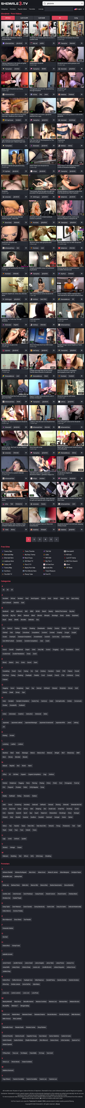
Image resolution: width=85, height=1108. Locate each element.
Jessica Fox (70, 963)
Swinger (57, 817)
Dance (5, 649)
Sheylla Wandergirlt (31, 1040)
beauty (43, 504)
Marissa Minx (63, 1001)
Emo (17, 662)
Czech (47, 641)
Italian (45, 714)
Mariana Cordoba (41, 1001)
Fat (32, 671)
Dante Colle (50, 906)
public (42, 43)
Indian (4, 714)
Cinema (57, 628)
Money (10, 757)
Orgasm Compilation (34, 774)
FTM (63, 675)
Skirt (31, 809)
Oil (10, 774)
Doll (62, 649)
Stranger (76, 813)
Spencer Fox (76, 1040)
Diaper (27, 649)
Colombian (26, 632)
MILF (63, 753)
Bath (12, 611)
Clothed (5, 632)
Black (33, 615)
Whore (26, 856)
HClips (35, 171)
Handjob (11, 701)
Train (21, 830)
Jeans (69, 722)
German (39, 688)
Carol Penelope (28, 894)
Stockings (62, 813)
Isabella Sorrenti (7, 954)
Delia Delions (7, 911)
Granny (5, 692)
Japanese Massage (31, 722)
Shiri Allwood (44, 1040)
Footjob (49, 675)
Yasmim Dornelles (18, 1079)
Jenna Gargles (39, 963)
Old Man (15, 774)
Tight (79, 826)
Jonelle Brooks (46, 967)
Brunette (23, 619)
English (79, 9)
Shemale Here (8, 558)
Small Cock (52, 809)
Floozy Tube (29, 574)
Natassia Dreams (40, 1014)
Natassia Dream (27, 1014)
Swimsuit (49, 817)
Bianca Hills (34, 885)
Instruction (29, 714)
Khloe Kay (6, 984)
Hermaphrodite (60, 701)
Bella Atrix (25, 885)
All (60, 18)
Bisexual (26, 615)
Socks (77, 809)
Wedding (13, 856)
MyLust (35, 43)
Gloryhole (63, 688)
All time (7, 18)
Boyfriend (75, 615)
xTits (6, 504)
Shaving (58, 804)
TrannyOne (63, 43)
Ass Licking (75, 598)
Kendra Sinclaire (74, 980)
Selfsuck (43, 804)
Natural (5, 765)
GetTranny (36, 350)
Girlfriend (47, 688)
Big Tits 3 (49, 561)
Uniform (16, 838)
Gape (27, 688)
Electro (11, 662)
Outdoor (51, 774)
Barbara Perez (15, 885)
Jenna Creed (28, 963)
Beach (44, 611)
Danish (11, 649)
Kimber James (15, 984)
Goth (76, 688)
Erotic (23, 662)
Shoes (5, 809)
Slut (45, 809)
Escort (29, 662)
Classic (64, 628)
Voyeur (19, 847)
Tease (23, 826)
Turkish (28, 830)
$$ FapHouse (9, 120)
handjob (18, 120)
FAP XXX (48, 558)
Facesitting (6, 671)
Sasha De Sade (66, 1036)
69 (12, 590)
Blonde (40, 615)
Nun (18, 765)
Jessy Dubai (15, 967)
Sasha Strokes (18, 1040)
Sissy (19, 809)
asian (46, 94)
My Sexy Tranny (30, 554)
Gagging (5, 688)
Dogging (55, 649)
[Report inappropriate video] (26, 43)
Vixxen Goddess (27, 1061)
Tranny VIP (7, 564)
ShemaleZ (36, 146)
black (46, 376)
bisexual (71, 94)
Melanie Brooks (74, 1001)
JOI (4, 727)
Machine (5, 753)
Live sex (41, 9)
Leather (13, 744)
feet (12, 504)
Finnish (77, 671)
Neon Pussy (29, 558)
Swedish (41, 817)
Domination (69, 649)
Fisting (13, 675)
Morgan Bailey (25, 1006)
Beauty (51, 611)
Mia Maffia (6, 1006)
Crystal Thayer (17, 898)
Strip (11, 817)
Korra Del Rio (26, 984)
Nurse (24, 765)
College (17, 632)
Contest (52, 632)
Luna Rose (35, 993)
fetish (18, 401)
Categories (4, 9)
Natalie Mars (16, 1014)
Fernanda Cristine (8, 928)
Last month (24, 18)
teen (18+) (44, 299)
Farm (19, 671)
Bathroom (19, 611)
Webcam (5, 856)
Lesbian (20, 744)
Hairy (4, 701)
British (16, 619)
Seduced (35, 804)
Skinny (26, 809)
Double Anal (6, 654)
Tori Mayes (24, 1053)
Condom (44, 632)
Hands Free (35, 701)
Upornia (7, 350)
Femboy (43, 671)
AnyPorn (63, 273)
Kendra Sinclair (61, 980)
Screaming (18, 804)
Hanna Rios (6, 945)
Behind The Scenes (61, 611)
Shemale (65, 804)
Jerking (76, 722)
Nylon (30, 765)
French (57, 675)
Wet (20, 856)
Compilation (35, 632)
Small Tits (61, 809)
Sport (25, 813)
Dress (28, 654)
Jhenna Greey (26, 967)
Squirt (36, 813)
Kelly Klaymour (39, 980)
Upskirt (24, 838)
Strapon (5, 817)
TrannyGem (8, 69)
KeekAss (63, 94)
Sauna (10, 804)
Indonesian (12, 714)
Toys (16, 830)
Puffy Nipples (34, 787)
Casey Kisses (39, 894)
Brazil (4, 619)
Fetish (58, 671)
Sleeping (38, 809)
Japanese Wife (60, 722)
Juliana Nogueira (59, 967)
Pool (60, 783)
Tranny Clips (8, 551)
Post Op (76, 783)
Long (76, 18)
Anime (43, 598)
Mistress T (15, 1006)
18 (3, 590)
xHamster (63, 69)
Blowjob (46, 615)
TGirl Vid (48, 551)
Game (12, 688)
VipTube (7, 171)
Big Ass (72, 611)
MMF (78, 753)
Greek (11, 692)
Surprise (25, 817)
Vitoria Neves (15, 1061)
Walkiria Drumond (8, 1070)
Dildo (33, 649)
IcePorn (62, 402)
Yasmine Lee (53, 1079)
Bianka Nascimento (56, 885)
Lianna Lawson (15, 993)
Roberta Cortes (30, 1027)
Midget (57, 753)
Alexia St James (53, 872)
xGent (68, 564)
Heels (51, 701)
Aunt (22, 602)
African (13, 598)
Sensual (50, 804)
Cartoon (9, 628)
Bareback (5, 611)
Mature (32, 753)
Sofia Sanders (65, 1040)
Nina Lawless (17, 1018)
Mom (4, 757)
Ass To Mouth (7, 602)
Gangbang (20, 688)
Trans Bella (33, 1053)
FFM (64, 671)
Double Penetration (18, 654)
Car (4, 628)
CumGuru (7, 571)
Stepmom (44, 813)
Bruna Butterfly (68, 885)
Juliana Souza (71, 967)
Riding (19, 796)
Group (17, 692)
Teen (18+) (31, 826)
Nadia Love (6, 1014)
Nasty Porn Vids (30, 568)
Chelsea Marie (73, 894)
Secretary (27, 804)
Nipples (12, 765)
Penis (28, 783)
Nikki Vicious (6, 1018)
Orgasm (23, 774)
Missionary (70, 753)
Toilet (10, 830)
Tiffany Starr (6, 1053)
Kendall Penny (50, 980)
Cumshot (19, 641)
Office (4, 774)
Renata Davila (19, 1027)
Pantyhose (13, 783)
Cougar (67, 632)
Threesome (66, 826)
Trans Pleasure (50, 571)
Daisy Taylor (6, 906)
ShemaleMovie (65, 299)
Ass (67, 598)
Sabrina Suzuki (19, 1036)
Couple (74, 632)
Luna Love (26, 993)
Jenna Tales (49, 963)
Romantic (27, 796)
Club (11, 632)
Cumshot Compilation (31, 641)
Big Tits (13, 615)
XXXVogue (36, 197)
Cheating (32, 628)
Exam (35, 662)
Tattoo (5, 826)
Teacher (16, 826)
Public (25, 787)
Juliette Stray (6, 971)
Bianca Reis (44, 885)
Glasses (54, 688)
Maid (11, 753)
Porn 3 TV (28, 564)
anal (42, 248)
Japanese (6, 722)
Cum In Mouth (66, 636)
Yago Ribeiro (6, 1079)
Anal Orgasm (35, 598)
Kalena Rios (6, 980)
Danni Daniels (28, 906)
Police (48, 783)
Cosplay (59, 632)
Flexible (36, 675)
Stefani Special (7, 1044)
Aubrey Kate (18, 876)
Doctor (48, 649)
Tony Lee (15, 1053)
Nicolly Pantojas (64, 1014)
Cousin (5, 636)
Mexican (49, 753)
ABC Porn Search (72, 561)
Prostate (18, 787)
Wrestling (48, 856)
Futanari (5, 679)
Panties (5, 783)
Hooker (5, 705)
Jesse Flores (60, 963)
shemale (72, 43)
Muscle (25, 757)
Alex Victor (32, 872)
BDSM (44, 69)
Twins (34, 830)
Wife (32, 856)
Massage (25, 753)
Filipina (70, 671)
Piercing (34, 783)
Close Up (76, 628)
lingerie (16, 325)
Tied (73, 826)
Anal (27, 598)
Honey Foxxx (16, 945)
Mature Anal (40, 753)
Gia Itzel (5, 937)
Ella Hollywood (7, 919)
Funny (77, 675)
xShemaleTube (9, 43)
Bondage (55, 615)
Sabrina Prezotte (8, 1036)
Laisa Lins (6, 993)
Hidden (69, 701)
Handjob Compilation (22, 701)
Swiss (64, 817)
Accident (5, 598)
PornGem (35, 222)
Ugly (4, 838)
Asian (62, 598)
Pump (42, 787)
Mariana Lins (53, 1001)
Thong (58, 826)
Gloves (70, 688)
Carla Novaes (17, 894)
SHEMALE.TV (14, 3)
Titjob (4, 830)
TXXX (6, 529)
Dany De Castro (61, 906)
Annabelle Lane (7, 876)
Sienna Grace (54, 1040)
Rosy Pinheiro (42, 1027)
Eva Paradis (27, 919)
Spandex (10, 813)
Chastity (24, 628)
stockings (72, 120)
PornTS (48, 574)
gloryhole (19, 43)
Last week (41, 18)
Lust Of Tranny (71, 558)
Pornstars (13, 9)
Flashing (20, 675)
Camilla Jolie (6, 894)
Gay (33, 688)
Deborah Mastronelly (75, 906)
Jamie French (7, 963)
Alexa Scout (41, 872)
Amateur (20, 598)
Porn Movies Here (30, 571)
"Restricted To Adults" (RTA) (37, 1101)
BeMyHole (63, 197)
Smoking (69, 809)
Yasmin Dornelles (32, 1079)
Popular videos (22, 9)
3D (73, 299)
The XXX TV (8, 574)
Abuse (58, 1104)
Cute (41, 641)
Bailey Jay (6, 885)
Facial (14, 671)
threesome (19, 504)
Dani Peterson (17, 906)
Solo (4, 813)
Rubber (34, 796)
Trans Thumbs (29, 551)
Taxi (10, 826)
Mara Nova (17, 1001)
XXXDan (63, 146)
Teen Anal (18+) (41, 826)
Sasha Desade (7, 1040)
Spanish (18, 813)
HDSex (35, 94)
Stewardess (53, 813)
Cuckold (47, 636)
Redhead (12, 796)
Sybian (70, 817)
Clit (70, 628)
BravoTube (8, 222)
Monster (17, 757)
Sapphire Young (31, 1036)
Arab (49, 598)
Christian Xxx (6, 898)
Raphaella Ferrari (8, 1027)
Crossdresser (38, 636)
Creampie (12, 636)
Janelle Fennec (17, 963)
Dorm (77, 649)
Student (18, 817)
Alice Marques (64, 872)
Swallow (33, 817)
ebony (70, 145)
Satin (4, 804)
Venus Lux (6, 1061)
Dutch (35, 654)
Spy (31, 813)
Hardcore (44, 701)
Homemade (77, 701)
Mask (17, 753)
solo (73, 504)
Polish (55, 783)
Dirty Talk (40, 649)
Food (43, 675)
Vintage (12, 847)
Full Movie (70, 675)
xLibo (47, 554)
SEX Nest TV (29, 561)
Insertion (21, 714)
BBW (31, 611)
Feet (36, 671)
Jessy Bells (6, 967)
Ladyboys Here (9, 561)
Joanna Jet (36, 967)
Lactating (5, 744)
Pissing (42, 783)
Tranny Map (8, 568)
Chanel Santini (62, 894)
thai (41, 94)
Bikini (19, 615)
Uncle (10, 838)
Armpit (56, 598)
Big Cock (5, 615)
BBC (26, 611)
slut (18, 248)
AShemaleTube (9, 94)
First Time (5, 675)
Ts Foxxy (41, 1053)
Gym (23, 692)
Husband (22, 705)
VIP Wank (69, 568)
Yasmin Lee (43, 1079)
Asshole (16, 602)
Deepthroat (19, 649)
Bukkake (31, 619)
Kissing (5, 735)
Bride (10, 619)
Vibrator (5, 847)
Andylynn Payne (76, 872)
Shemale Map (8, 554)
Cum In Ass (55, 636)
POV (4, 787)
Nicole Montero (52, 1014)
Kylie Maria (36, 984)
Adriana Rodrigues (20, 872)
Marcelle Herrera (28, 1001)
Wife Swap (39, 856)
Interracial (38, 714)
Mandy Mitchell (7, 1001)
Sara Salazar (43, 1036)
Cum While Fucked (8, 641)
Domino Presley (18, 911)
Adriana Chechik (7, 872)
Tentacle (51, 826)
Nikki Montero (76, 1014)
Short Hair (12, 809)
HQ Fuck (69, 554)
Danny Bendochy (39, 906)
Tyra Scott (50, 1053)
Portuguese (68, 783)
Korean (12, 735)
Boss (61, 615)
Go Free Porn (50, 564)
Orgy (44, 774)
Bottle (68, 615)
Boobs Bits (49, 568)
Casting (17, 628)
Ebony (4, 662)
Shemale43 (70, 551)
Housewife (13, 705)
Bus (37, 619)
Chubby (49, 628)
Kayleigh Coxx (28, 980)
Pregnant (10, 787)
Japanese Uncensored (46, 722)
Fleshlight (29, 675)
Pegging (21, 783)
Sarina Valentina (54, 1036)
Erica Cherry (17, 919)
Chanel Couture (50, 894)
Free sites (32, 9)
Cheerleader (41, 628)
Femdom (51, 671)
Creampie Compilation (24, 636)
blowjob (43, 529)
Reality (5, 796)
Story (69, 813)
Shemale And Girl (76, 804)
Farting (26, 671)
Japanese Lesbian (16, 722)
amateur (17, 69)
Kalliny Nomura (16, 980)
